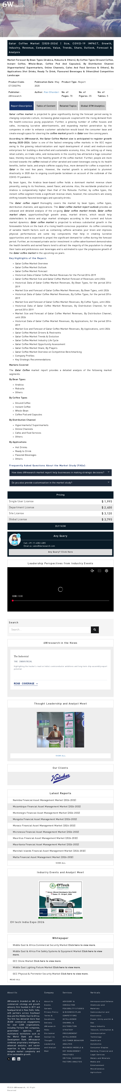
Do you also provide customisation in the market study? (42, 483)
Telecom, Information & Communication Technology (101, 1033)
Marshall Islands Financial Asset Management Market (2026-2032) (49, 851)
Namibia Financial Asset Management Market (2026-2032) (44, 800)
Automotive (96, 1044)
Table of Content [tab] (45, 106)
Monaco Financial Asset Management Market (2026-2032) (44, 826)
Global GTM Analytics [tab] (92, 106)
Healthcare (95, 1040)
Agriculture (96, 1072)
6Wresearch (19, 1087)
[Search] (108, 4)
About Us (48, 1001)
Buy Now (60, 526)
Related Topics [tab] (68, 106)
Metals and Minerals (100, 1058)
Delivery (48, 1023)
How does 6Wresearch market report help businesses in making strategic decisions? (58, 472)
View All (61, 756)
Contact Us (49, 1037)
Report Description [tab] (21, 106)
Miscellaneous (97, 1069)
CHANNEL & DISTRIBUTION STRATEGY (70, 1026)
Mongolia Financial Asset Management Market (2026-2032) (45, 819)
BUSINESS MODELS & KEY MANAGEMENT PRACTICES (73, 1051)
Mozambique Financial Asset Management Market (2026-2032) (47, 807)
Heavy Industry (97, 1026)
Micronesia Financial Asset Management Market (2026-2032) (46, 832)
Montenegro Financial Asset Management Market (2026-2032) (46, 813)
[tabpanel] (60, 670)
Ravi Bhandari (51, 92)
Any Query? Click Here (60, 552)
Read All (15, 980)
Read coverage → (26, 683)
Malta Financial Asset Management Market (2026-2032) (43, 857)
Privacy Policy (51, 1012)
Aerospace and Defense (101, 1001)
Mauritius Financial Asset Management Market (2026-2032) (45, 838)
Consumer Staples (99, 1048)
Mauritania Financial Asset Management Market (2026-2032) (46, 844)
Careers (48, 1009)
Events (47, 1005)
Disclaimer (49, 1033)
